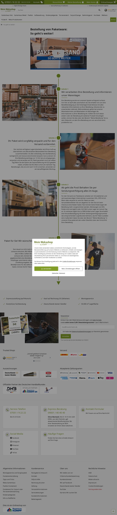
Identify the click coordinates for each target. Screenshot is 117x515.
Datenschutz (55, 273)
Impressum (62, 273)
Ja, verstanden (46, 269)
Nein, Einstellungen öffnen (71, 269)
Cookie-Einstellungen (69, 261)
